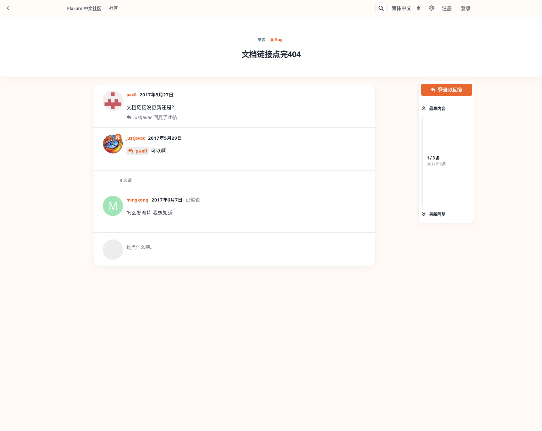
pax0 (141, 150)
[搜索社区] (381, 8)
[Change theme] (431, 8)
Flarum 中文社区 (84, 8)
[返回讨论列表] (8, 8)
